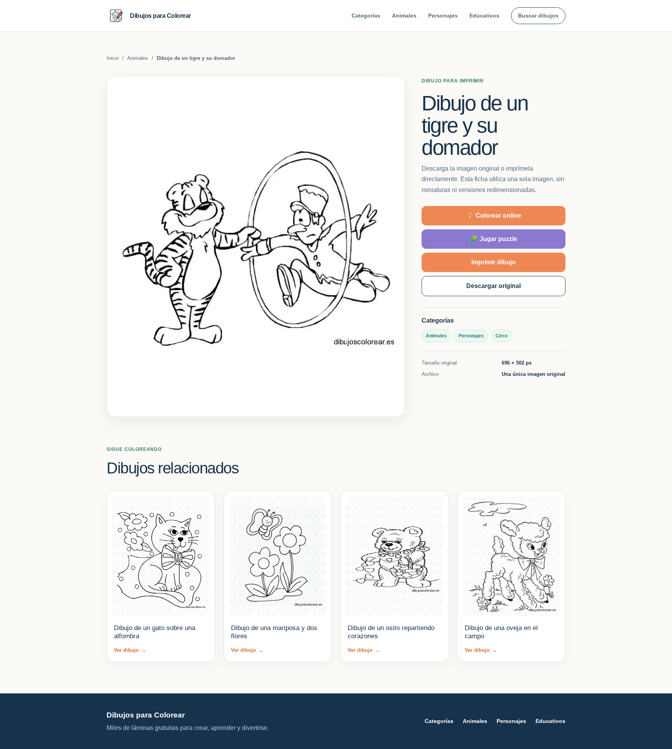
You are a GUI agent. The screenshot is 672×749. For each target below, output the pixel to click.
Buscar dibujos (538, 15)
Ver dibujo (130, 650)
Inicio (113, 58)
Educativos (484, 15)
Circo (501, 336)
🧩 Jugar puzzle (493, 239)
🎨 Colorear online (493, 215)
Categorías (366, 15)
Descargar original (493, 286)
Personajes (443, 15)
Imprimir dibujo (493, 262)
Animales (404, 15)
